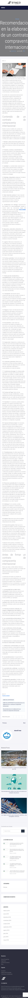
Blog (2, 964)
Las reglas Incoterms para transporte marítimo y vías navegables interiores (14, 815)
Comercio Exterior (5, 962)
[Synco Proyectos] (14, 3)
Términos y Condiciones (6, 974)
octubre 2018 (6, 923)
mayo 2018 (6, 940)
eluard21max (13, 51)
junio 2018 (5, 936)
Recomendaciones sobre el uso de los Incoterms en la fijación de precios (14, 792)
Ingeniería (3, 961)
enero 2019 (6, 914)
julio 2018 (5, 933)
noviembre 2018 (7, 920)
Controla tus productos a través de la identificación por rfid (14, 768)
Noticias (17, 19)
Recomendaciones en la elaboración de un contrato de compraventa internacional (12, 710)
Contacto (3, 970)
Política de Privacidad (6, 972)
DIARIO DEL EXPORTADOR (8, 699)
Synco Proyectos (5, 959)
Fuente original (5, 695)
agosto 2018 (6, 930)
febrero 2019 (6, 910)
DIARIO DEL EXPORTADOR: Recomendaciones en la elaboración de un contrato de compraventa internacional (13, 704)
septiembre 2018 (7, 927)
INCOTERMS (22, 209)
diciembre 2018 (7, 917)
